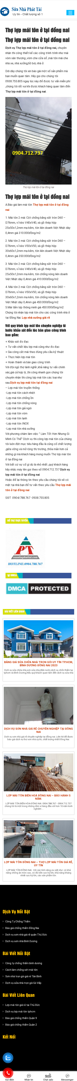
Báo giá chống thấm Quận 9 (21, 1018)
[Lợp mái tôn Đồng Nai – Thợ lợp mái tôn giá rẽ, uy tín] (38, 838)
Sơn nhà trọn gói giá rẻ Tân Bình (23, 976)
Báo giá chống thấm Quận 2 (21, 1024)
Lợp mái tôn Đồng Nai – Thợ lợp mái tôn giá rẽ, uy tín (38, 864)
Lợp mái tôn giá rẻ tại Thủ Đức (22, 1005)
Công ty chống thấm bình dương (23, 963)
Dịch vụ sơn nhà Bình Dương (21, 941)
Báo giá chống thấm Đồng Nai (22, 928)
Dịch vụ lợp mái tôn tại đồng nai (31, 382)
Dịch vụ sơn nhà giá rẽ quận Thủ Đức (26, 934)
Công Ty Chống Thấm (17, 921)
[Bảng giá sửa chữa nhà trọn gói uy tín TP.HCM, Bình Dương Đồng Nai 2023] (38, 638)
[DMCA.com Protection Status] (38, 588)
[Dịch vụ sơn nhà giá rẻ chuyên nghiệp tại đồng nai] (38, 705)
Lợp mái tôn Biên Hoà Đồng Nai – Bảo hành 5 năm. (38, 797)
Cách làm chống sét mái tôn (21, 969)
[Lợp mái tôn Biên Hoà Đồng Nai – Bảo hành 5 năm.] (38, 772)
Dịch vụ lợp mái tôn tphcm (20, 1011)
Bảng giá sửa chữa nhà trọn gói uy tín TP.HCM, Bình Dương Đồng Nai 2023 (38, 664)
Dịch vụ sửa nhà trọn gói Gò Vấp (23, 983)
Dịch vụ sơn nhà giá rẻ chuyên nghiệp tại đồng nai (38, 730)
